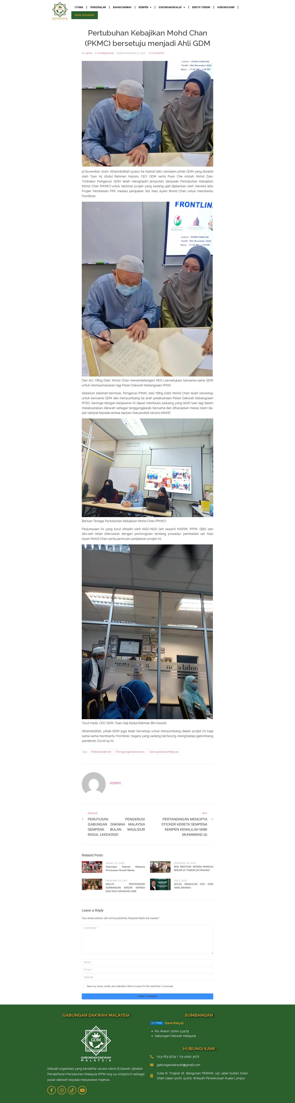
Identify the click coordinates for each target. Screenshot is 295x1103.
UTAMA (79, 7)
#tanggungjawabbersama (130, 751)
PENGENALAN (98, 7)
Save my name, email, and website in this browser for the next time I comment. (130, 986)
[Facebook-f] (51, 1090)
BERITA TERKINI (201, 7)
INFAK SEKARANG (84, 15)
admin (88, 53)
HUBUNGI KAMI (225, 7)
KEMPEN (143, 7)
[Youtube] (82, 1090)
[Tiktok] (72, 1090)
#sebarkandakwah (101, 751)
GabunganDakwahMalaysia (164, 751)
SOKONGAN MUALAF (170, 7)
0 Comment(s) (156, 53)
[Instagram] (62, 1090)
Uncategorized (105, 53)
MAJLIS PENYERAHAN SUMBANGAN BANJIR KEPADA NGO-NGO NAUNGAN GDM (125, 888)
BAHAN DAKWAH (122, 7)
